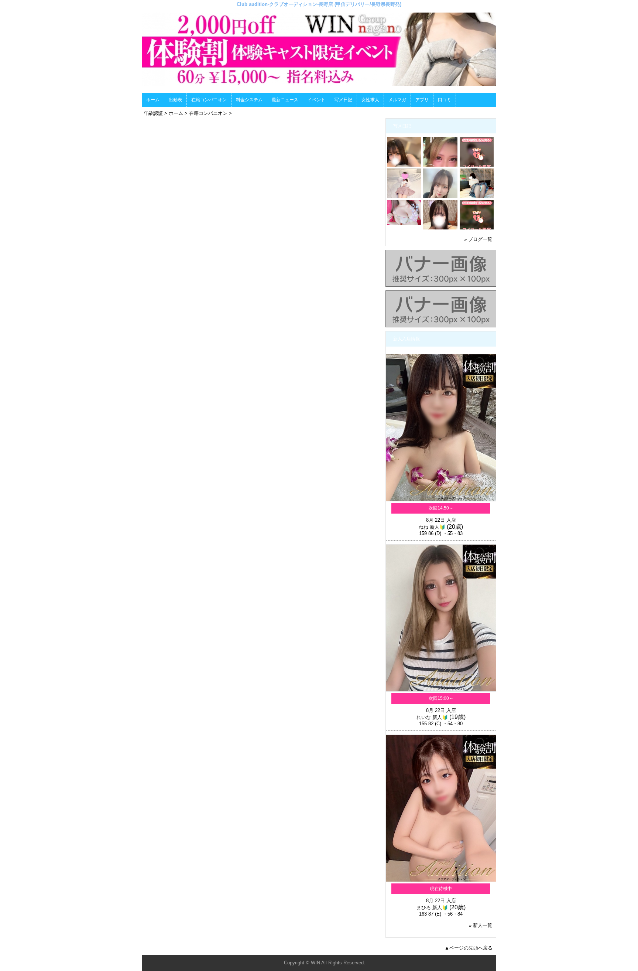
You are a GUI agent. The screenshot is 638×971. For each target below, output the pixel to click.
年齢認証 (153, 113)
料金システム (249, 99)
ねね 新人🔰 (432, 527)
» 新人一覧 (480, 925)
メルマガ (397, 99)
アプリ (422, 99)
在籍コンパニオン (209, 99)
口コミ (444, 99)
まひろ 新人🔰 (432, 907)
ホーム (153, 99)
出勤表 (175, 99)
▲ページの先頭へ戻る (469, 948)
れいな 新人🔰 (432, 717)
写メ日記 (343, 99)
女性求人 (370, 99)
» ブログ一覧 (478, 239)
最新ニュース (285, 99)
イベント (316, 99)
